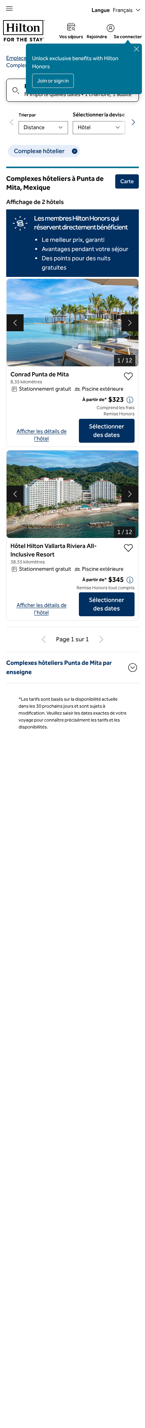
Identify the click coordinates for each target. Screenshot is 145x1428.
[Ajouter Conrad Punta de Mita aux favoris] (128, 376)
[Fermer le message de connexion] (136, 49)
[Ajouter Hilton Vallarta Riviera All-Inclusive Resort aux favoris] (128, 548)
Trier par (27, 115)
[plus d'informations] (130, 400)
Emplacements (23, 58)
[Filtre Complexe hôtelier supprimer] (74, 151)
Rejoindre (97, 36)
